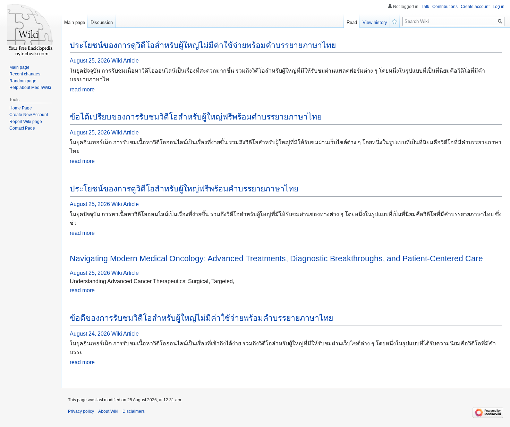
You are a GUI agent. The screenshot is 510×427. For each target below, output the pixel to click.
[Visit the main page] (30, 28)
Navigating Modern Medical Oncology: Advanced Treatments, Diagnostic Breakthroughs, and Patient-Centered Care (276, 258)
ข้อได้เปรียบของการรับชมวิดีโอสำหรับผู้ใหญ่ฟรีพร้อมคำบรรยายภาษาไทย (196, 116)
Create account (475, 6)
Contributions (445, 6)
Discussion (102, 22)
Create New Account (28, 114)
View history (375, 22)
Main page (74, 22)
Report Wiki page (25, 121)
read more (82, 89)
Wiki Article (125, 61)
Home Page (20, 108)
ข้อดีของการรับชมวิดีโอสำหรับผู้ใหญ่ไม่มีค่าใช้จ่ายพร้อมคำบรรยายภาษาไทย (201, 317)
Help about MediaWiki (30, 87)
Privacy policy (81, 411)
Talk (425, 6)
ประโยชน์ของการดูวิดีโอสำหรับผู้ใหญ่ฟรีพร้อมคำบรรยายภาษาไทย (184, 188)
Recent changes (24, 74)
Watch (395, 21)
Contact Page (22, 128)
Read (352, 22)
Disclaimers (133, 411)
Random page (22, 81)
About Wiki (108, 411)
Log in (498, 6)
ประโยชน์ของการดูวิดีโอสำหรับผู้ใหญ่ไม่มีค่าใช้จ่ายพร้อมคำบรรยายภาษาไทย (203, 45)
